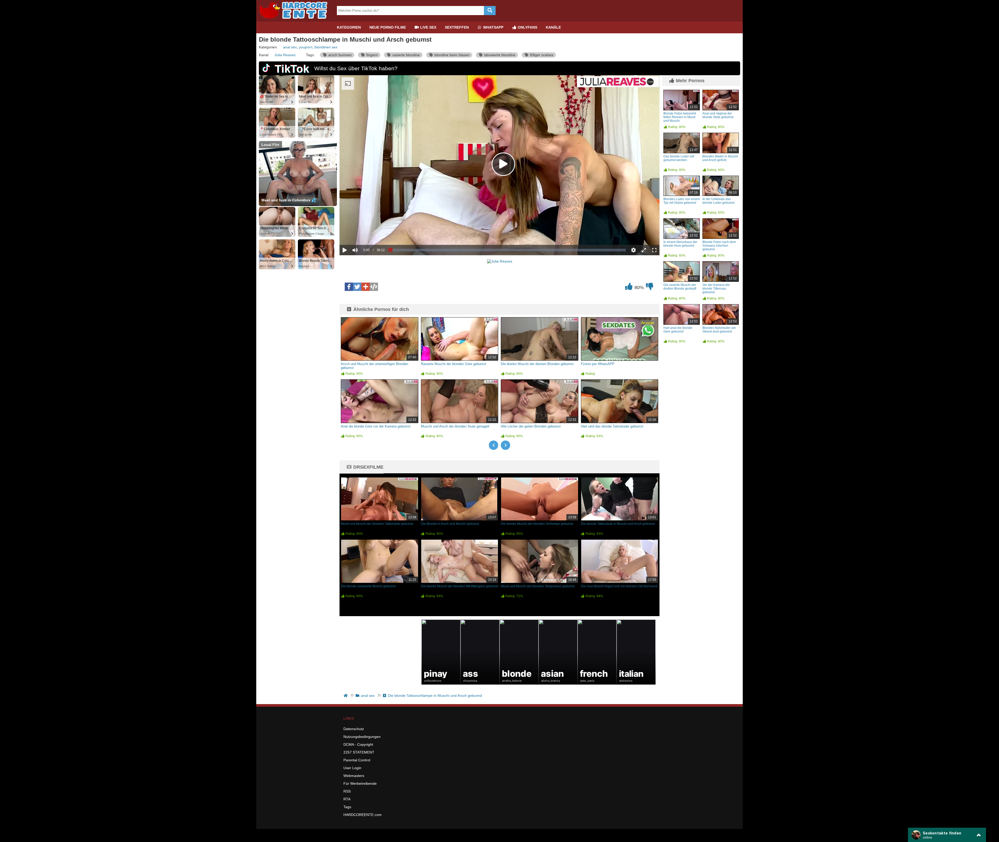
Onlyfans (527, 27)
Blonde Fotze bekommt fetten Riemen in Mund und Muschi (679, 117)
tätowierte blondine (499, 55)
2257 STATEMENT (358, 752)
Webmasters (353, 776)
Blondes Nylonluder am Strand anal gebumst (719, 329)
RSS (347, 791)
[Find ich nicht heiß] (649, 288)
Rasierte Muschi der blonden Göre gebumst (453, 364)
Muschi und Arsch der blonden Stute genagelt (455, 426)
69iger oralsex (541, 55)
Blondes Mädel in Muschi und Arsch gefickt (720, 158)
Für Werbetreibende (360, 783)
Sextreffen (457, 27)
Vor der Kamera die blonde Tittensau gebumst (716, 288)
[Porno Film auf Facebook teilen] (349, 287)
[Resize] (644, 250)
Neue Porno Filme (387, 27)
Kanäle (553, 27)
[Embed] (374, 287)
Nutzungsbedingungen (362, 737)
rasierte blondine (405, 55)
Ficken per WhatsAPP (597, 364)
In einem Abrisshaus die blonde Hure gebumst (680, 243)
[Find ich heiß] (628, 288)
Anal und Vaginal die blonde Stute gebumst (717, 115)
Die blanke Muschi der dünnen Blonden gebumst (537, 364)
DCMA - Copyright (358, 744)
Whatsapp (492, 27)
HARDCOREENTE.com (362, 815)
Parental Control (356, 760)
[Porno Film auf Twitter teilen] (357, 287)
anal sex (290, 47)
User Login (352, 768)
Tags (347, 807)
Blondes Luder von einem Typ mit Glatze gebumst (681, 201)
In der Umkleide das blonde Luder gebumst (718, 201)
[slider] (508, 250)
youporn (305, 47)
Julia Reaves (285, 55)
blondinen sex (326, 47)
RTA (346, 799)
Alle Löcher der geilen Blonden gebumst (531, 426)
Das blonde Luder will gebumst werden (678, 158)
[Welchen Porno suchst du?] (490, 10)
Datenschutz (353, 729)
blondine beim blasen (451, 55)
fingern (371, 55)
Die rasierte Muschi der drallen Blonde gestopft (679, 286)
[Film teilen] (365, 287)
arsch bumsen (339, 55)
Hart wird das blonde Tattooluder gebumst (612, 426)
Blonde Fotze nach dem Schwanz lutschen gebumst (719, 245)
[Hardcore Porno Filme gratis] (295, 19)
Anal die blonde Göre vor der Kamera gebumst (376, 426)
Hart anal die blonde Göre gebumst (677, 329)
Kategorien (349, 27)
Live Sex (427, 27)
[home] (346, 695)
